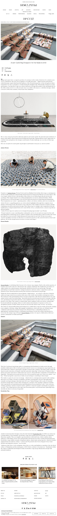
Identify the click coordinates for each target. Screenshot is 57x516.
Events (44, 9)
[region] (28, 512)
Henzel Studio (37, 281)
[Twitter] (24, 508)
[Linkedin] (28, 508)
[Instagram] (26, 508)
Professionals (21, 13)
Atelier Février (33, 189)
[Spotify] (34, 508)
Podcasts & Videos (27, 11)
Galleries (29, 13)
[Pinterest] (33, 508)
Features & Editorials (19, 495)
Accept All (52, 513)
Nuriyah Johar (8, 71)
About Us (3, 490)
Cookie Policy (23, 514)
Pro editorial (42, 13)
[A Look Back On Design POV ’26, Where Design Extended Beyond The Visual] (10, 473)
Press (2, 495)
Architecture (37, 9)
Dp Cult (8, 22)
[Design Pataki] (28, 503)
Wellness (28, 9)
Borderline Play (40, 430)
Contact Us (3, 498)
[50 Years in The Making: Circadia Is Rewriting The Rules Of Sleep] (28, 473)
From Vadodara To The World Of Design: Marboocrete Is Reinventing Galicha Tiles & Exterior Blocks (46, 482)
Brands (14, 13)
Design (4, 9)
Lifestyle (17, 9)
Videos (35, 495)
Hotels (35, 13)
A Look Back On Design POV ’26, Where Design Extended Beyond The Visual (10, 482)
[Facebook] (22, 508)
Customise (36, 513)
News (50, 9)
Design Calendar (38, 498)
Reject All (44, 513)
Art (22, 9)
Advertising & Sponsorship (20, 498)
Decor (10, 9)
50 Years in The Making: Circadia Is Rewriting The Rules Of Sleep (27, 481)
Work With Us (17, 493)
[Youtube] (31, 508)
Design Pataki (3, 22)
